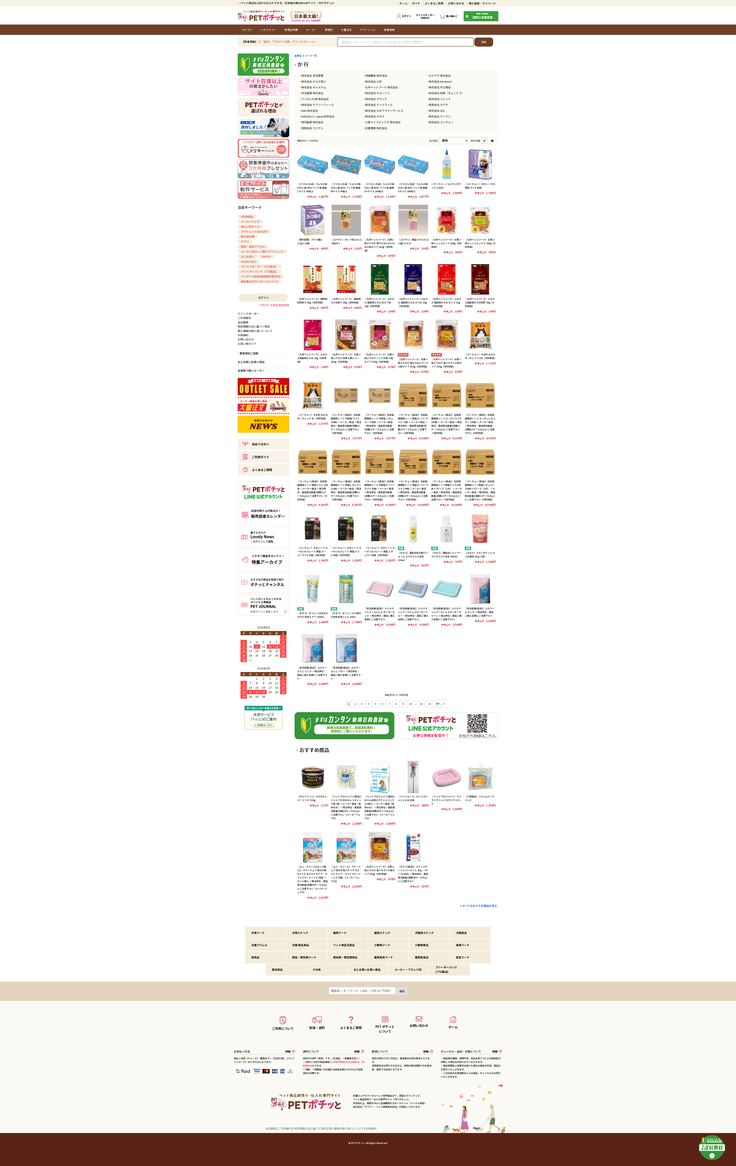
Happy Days (248, 261)
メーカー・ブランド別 (408, 969)
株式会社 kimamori (440, 81)
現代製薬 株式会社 (312, 122)
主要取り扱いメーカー (251, 370)
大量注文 (346, 30)
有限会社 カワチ (438, 105)
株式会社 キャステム (313, 87)
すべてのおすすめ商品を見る (479, 906)
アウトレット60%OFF (254, 231)
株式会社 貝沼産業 (312, 75)
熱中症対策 (247, 236)
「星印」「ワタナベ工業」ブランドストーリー (288, 42)
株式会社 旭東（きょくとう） (446, 93)
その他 (317, 969)
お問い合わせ (456, 3)
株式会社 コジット (440, 99)
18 (421, 703)
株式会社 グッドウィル (379, 105)
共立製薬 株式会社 (312, 93)
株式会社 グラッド (376, 99)
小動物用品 (421, 945)
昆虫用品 (277, 969)
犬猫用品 (461, 933)
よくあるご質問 (434, 3)
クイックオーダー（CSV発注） (259, 266)
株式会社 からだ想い (313, 81)
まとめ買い (247, 256)
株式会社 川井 (373, 81)
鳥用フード (462, 945)
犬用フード (258, 933)
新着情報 (389, 30)
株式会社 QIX (436, 111)
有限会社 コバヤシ (312, 128)
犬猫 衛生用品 (300, 945)
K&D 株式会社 (309, 111)
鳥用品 (255, 957)
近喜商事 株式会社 (376, 128)
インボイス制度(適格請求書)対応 (260, 276)
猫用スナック (382, 933)
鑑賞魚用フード (383, 957)
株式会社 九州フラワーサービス (384, 111)
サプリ (245, 241)
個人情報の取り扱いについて (346, 1128)
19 (429, 703)
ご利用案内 (285, 1128)
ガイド (416, 3)
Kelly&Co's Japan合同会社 (317, 116)
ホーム (403, 3)
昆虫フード (462, 957)
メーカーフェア (250, 222)
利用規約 (371, 1128)
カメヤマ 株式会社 (440, 75)
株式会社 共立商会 (440, 87)
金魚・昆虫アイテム (253, 246)
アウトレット (368, 30)
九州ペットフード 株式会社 (381, 87)
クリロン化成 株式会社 (315, 99)
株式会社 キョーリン (377, 93)
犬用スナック (300, 933)
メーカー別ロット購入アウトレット (262, 251)
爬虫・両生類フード (304, 957)
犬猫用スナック (424, 933)
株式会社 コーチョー (441, 122)
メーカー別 (311, 55)
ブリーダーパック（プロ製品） (259, 271)
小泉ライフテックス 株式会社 (383, 122)
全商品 (298, 55)
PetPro (266, 256)
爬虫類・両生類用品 (345, 957)
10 (410, 703)
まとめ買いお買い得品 (251, 362)
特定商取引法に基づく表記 (310, 1128)
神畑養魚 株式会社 (376, 75)
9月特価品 (247, 217)
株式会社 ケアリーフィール (317, 105)
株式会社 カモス (374, 116)
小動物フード (382, 945)
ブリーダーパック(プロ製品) (446, 969)
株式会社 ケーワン (440, 116)
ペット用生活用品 (344, 945)
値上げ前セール (250, 226)
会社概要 (271, 1128)
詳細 (288, 1051)
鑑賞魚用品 (421, 957)
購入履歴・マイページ (482, 3)
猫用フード (340, 933)
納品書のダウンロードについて (259, 281)
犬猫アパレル (259, 945)
